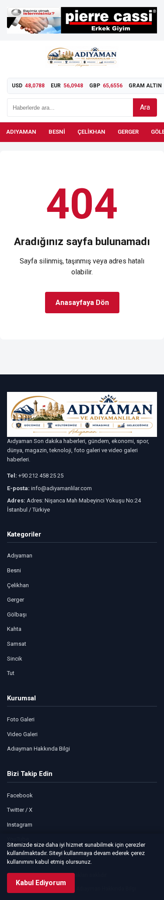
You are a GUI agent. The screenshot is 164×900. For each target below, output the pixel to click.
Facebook (20, 795)
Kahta (14, 629)
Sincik (14, 658)
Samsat (16, 643)
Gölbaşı (17, 614)
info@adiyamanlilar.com (61, 488)
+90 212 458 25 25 (40, 475)
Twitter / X (19, 810)
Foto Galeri (21, 719)
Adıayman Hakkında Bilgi (38, 748)
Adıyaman (21, 131)
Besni (57, 131)
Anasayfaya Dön (82, 302)
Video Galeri (22, 734)
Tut (10, 673)
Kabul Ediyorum (41, 883)
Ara (145, 107)
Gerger (128, 131)
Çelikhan (91, 131)
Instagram (19, 824)
